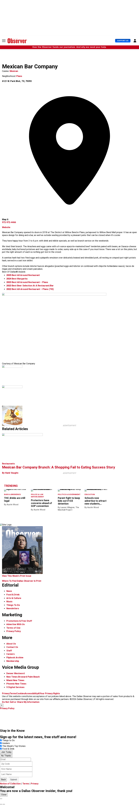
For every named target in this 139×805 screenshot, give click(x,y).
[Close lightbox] (1, 798)
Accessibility (31, 693)
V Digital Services (15, 687)
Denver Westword (15, 673)
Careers (10, 654)
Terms (13, 693)
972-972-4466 (9, 222)
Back (3, 779)
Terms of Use (13, 628)
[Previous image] (1, 804)
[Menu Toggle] (4, 40)
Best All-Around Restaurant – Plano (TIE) (30, 289)
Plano (19, 76)
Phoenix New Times (16, 683)
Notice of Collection (10, 783)
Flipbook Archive (14, 657)
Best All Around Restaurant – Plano (27, 282)
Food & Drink (13, 594)
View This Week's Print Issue (16, 576)
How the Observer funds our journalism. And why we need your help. (69, 47)
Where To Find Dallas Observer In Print (21, 581)
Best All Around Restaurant (23, 275)
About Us (11, 643)
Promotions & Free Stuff (19, 621)
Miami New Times (15, 680)
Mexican (14, 71)
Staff (9, 650)
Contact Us (12, 647)
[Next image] (4, 804)
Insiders (6, 743)
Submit (13, 779)
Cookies (20, 693)
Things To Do (13, 605)
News (9, 591)
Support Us (122, 41)
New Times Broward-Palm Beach (23, 677)
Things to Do (8, 740)
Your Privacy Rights (50, 693)
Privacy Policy (13, 631)
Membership (12, 661)
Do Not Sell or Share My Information (20, 702)
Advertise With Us (15, 624)
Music (9, 601)
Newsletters (12, 608)
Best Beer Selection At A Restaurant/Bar (30, 285)
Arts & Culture (13, 598)
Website (6, 227)
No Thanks (6, 755)
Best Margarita (16, 278)
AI (39, 693)
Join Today (6, 752)
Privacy (6, 693)
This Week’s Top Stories (14, 746)
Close (4, 794)
